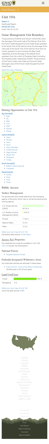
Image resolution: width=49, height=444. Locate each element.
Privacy (24, 390)
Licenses (24, 363)
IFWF (24, 423)
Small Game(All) (8, 163)
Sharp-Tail (10, 155)
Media (24, 374)
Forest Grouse (11, 150)
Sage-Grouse (11, 152)
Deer (8, 116)
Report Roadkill (24, 435)
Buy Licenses (24, 410)
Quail (8, 137)
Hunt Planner (24, 413)
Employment (24, 385)
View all (5, 246)
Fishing (24, 360)
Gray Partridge (12, 147)
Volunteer (24, 388)
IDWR (22, 291)
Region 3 (5, 21)
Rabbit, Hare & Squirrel (15, 166)
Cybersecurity (24, 396)
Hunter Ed (24, 416)
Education (24, 369)
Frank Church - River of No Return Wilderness (24, 267)
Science (24, 377)
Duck (8, 177)
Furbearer (10, 168)
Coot (8, 180)
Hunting (24, 358)
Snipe (8, 182)
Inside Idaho (26, 234)
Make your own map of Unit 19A (15, 232)
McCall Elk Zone (8, 27)
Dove (8, 145)
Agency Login (25, 399)
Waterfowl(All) (7, 172)
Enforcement (24, 371)
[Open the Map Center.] (24, 88)
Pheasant (10, 157)
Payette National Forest (15, 254)
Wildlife (24, 366)
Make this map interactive (12, 70)
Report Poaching (24, 429)
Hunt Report (24, 426)
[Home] (9, 3)
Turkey (9, 160)
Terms (24, 393)
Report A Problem (24, 382)
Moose (9, 129)
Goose (8, 175)
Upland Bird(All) (8, 135)
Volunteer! (24, 432)
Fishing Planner (24, 419)
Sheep (8, 131)
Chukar (9, 140)
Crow (8, 142)
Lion (8, 124)
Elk (7, 119)
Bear (8, 121)
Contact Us (24, 379)
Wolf (8, 126)
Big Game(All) (7, 114)
